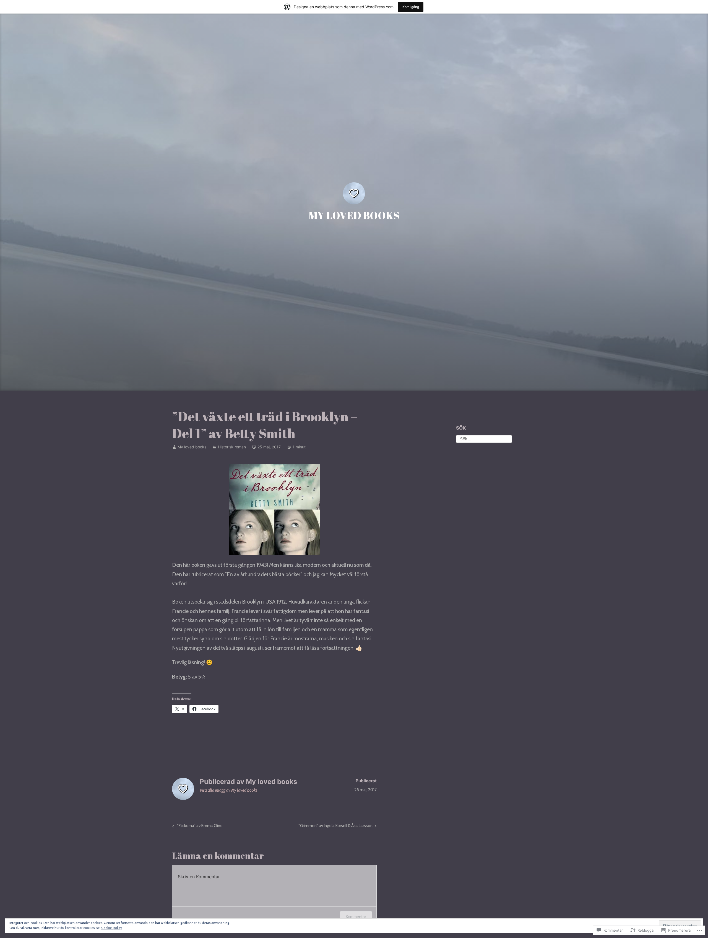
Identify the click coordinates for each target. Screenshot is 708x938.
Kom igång (410, 7)
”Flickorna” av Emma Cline (196, 827)
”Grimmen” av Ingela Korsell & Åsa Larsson (335, 827)
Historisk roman (232, 447)
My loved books (192, 447)
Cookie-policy (111, 928)
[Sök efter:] (484, 438)
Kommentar (356, 916)
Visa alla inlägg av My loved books (228, 790)
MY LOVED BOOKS (354, 215)
